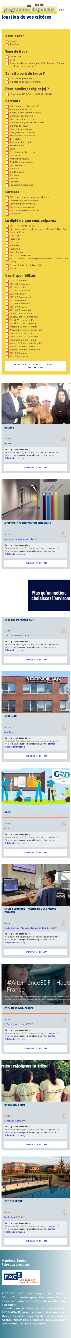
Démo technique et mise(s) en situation (29, 196)
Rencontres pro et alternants (24, 210)
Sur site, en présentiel (21, 78)
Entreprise (15, 56)
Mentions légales (14, 1260)
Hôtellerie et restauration (22, 135)
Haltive (7, 443)
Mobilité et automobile (21, 161)
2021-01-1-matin (18, 287)
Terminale (15, 248)
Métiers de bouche (19, 158)
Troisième (15, 238)
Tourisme (15, 181)
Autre (13, 268)
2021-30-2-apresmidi (20, 283)
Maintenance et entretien (23, 151)
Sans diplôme (17, 232)
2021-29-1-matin (18, 352)
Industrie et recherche (21, 142)
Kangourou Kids (11, 1120)
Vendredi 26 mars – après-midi (26, 342)
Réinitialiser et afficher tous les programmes (35, 365)
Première (14, 245)
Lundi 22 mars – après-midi (24, 316)
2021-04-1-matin (18, 306)
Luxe (12, 148)
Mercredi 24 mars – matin (23, 326)
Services (14, 174)
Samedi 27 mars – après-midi (25, 349)
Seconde (14, 242)
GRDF (6, 828)
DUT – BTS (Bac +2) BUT (23, 225)
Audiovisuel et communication (25, 112)
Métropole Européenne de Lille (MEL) (21, 539)
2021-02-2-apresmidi (20, 296)
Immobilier (15, 138)
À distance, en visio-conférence (25, 81)
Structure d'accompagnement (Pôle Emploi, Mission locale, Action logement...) (37, 64)
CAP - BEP (15, 235)
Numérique (16, 165)
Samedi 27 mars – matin (22, 346)
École (12, 59)
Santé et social (17, 171)
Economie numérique (21, 128)
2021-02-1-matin (18, 293)
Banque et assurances (21, 115)
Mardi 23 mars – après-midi (24, 323)
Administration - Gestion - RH (25, 105)
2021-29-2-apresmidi (20, 356)
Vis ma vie (15, 213)
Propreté (14, 168)
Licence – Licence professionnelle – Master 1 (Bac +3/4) (38, 228)
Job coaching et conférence (24, 200)
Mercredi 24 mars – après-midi (26, 329)
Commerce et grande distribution (27, 122)
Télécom (14, 178)
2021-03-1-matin (18, 300)
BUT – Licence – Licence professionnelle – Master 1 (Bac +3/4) (39, 260)
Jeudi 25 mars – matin (21, 333)
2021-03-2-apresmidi (20, 303)
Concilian (8, 732)
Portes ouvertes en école (22, 206)
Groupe (13, 40)
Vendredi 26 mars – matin (23, 339)
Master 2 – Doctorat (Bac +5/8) (26, 265)
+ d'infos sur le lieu (35, 467)
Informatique (17, 145)
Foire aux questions (15, 1264)
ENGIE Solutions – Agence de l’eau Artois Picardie (27, 927)
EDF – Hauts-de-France (15, 1024)
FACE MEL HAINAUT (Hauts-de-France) (30, 93)
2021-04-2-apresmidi (20, 310)
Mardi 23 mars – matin (22, 319)
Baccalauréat (17, 251)
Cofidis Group (10, 1217)
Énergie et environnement (23, 132)
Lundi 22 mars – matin (21, 313)
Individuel (15, 44)
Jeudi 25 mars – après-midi (24, 336)
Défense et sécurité (20, 125)
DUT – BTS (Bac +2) (20, 255)
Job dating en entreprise (22, 203)
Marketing (15, 155)
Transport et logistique (21, 184)
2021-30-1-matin (18, 280)
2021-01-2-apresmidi (20, 290)
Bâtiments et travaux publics (24, 119)
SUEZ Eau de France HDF (16, 635)
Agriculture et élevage (21, 109)
